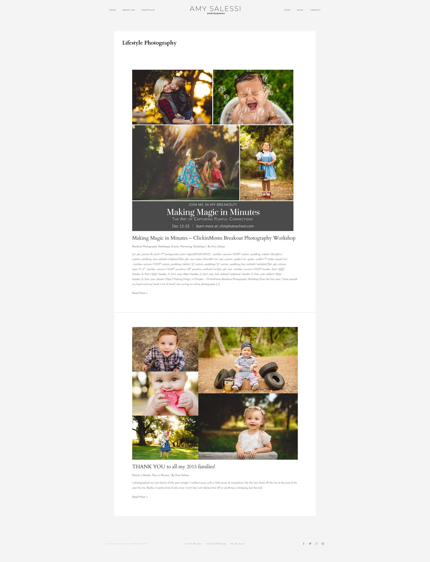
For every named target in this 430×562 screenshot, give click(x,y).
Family (136, 475)
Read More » (140, 293)
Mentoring (186, 246)
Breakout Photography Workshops (151, 246)
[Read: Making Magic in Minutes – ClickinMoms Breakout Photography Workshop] (212, 150)
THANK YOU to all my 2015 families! (173, 466)
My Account (238, 544)
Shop (287, 10)
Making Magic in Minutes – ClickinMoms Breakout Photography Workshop (214, 238)
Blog (300, 10)
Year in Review (160, 475)
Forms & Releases (216, 544)
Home (112, 10)
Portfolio (148, 10)
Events (175, 246)
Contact (315, 10)
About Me (129, 10)
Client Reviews (193, 544)
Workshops (199, 246)
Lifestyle (146, 475)
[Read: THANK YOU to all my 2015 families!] (215, 393)
